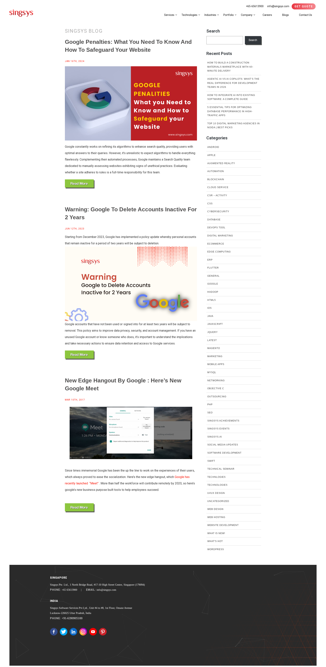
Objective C (215, 388)
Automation (215, 171)
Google (212, 284)
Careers (267, 14)
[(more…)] (80, 183)
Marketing (214, 356)
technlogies (216, 477)
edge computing (219, 251)
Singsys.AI (214, 436)
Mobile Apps (215, 364)
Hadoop (212, 292)
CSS (210, 203)
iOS (209, 308)
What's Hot (215, 541)
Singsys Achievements (223, 420)
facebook (54, 631)
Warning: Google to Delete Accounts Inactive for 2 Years (131, 213)
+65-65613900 (255, 6)
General (213, 276)
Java (210, 316)
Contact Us (305, 14)
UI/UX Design (216, 493)
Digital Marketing (220, 235)
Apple (211, 155)
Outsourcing (216, 396)
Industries (210, 14)
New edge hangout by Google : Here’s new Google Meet (123, 384)
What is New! (216, 533)
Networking (216, 380)
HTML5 (211, 300)
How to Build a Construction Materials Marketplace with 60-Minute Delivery (230, 66)
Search (213, 31)
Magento (213, 348)
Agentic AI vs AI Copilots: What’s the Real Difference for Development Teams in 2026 (233, 83)
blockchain (215, 179)
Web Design (215, 509)
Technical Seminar (221, 469)
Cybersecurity (218, 211)
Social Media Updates (222, 444)
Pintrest (103, 631)
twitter (63, 631)
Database (214, 219)
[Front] (21, 13)
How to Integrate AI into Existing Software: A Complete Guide (231, 97)
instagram (83, 631)
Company (246, 14)
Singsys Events (218, 428)
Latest (212, 340)
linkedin (73, 631)
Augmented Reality (221, 163)
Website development (223, 525)
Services (169, 14)
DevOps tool (216, 227)
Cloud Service (217, 187)
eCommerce (215, 243)
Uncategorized (218, 501)
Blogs (285, 14)
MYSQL (211, 372)
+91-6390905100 (72, 618)
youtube (93, 631)
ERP (210, 260)
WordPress (215, 549)
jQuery (212, 332)
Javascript (215, 324)
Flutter (213, 267)
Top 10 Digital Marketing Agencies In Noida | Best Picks (233, 125)
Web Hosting (216, 517)
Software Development (224, 453)
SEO (210, 412)
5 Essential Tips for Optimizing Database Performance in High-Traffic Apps (230, 111)
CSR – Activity (217, 195)
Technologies (189, 14)
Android (213, 147)
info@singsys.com (278, 6)
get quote (303, 6)
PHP (210, 404)
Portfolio (228, 14)
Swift (211, 461)
